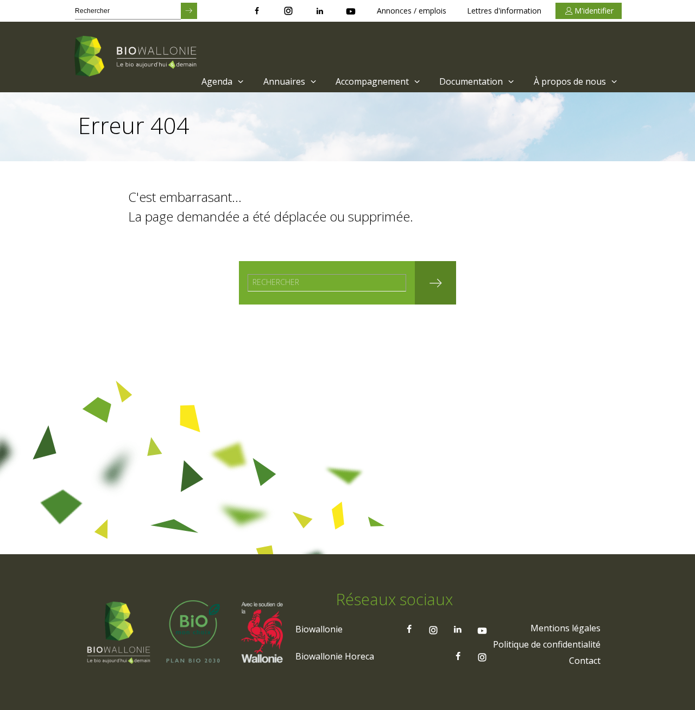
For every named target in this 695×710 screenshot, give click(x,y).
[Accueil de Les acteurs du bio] (137, 57)
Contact (585, 661)
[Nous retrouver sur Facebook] (257, 11)
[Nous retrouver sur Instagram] (288, 11)
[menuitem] (221, 81)
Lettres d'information (504, 10)
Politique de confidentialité (547, 644)
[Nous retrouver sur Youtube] (351, 11)
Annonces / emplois (411, 10)
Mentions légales (565, 628)
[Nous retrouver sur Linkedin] (320, 11)
